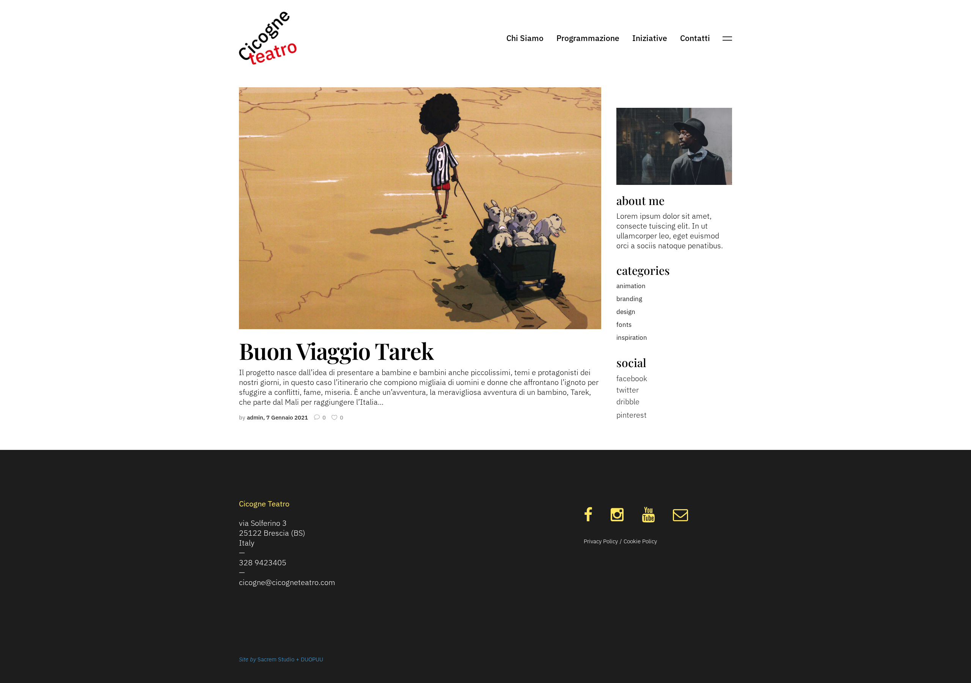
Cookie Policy (640, 541)
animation (631, 286)
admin (255, 417)
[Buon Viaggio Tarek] (420, 207)
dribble (627, 401)
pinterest (631, 415)
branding (629, 299)
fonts (624, 324)
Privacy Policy (601, 541)
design (625, 312)
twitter (627, 390)
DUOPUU (312, 659)
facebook (631, 378)
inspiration (631, 337)
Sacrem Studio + (279, 659)
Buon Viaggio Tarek (336, 350)
